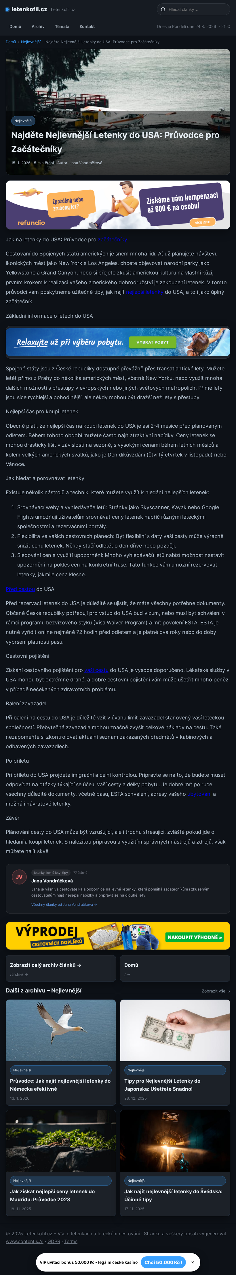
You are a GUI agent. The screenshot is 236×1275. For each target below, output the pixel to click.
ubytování (199, 794)
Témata (62, 26)
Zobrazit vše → (216, 990)
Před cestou (20, 589)
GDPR (53, 1241)
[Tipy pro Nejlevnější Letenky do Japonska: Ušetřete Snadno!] (175, 1053)
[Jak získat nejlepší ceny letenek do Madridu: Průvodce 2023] (61, 1163)
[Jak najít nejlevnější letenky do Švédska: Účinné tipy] (175, 1163)
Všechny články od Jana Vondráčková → (64, 904)
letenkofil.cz (29, 9)
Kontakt (87, 26)
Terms (70, 1241)
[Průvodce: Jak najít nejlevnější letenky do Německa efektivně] (61, 1053)
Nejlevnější (31, 41)
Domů (15, 26)
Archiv (38, 26)
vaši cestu (96, 670)
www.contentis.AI (24, 1241)
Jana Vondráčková (52, 881)
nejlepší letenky (144, 292)
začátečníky (112, 239)
